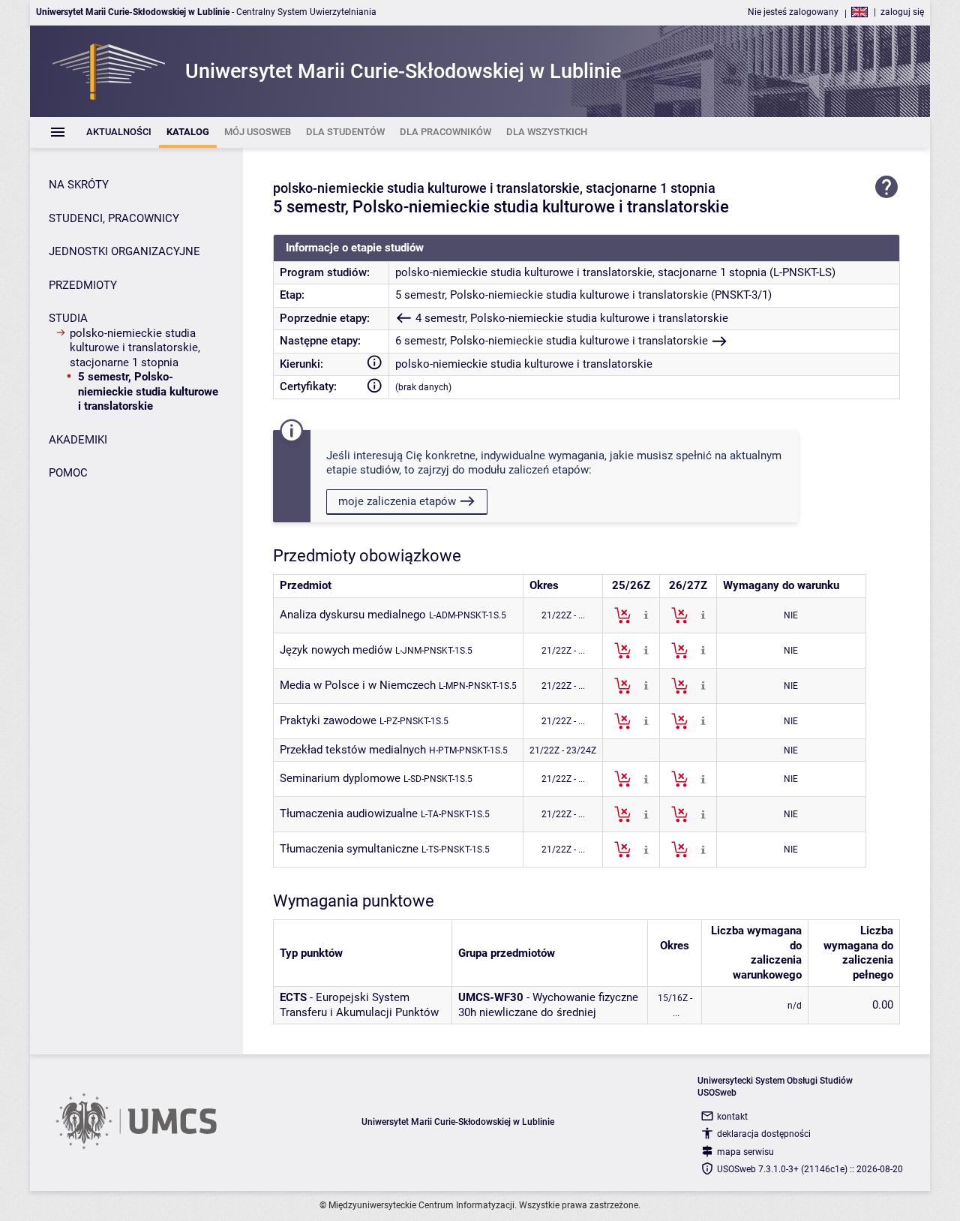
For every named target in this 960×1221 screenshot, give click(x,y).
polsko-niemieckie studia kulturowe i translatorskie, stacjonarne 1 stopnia (135, 347)
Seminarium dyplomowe (340, 778)
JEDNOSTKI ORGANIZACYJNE (124, 251)
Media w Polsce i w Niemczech (358, 685)
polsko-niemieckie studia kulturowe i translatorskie (523, 364)
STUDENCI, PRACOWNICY (114, 218)
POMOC (68, 473)
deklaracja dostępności (764, 1134)
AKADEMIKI (78, 440)
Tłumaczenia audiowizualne (349, 813)
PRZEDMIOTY (83, 285)
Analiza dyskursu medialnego (353, 614)
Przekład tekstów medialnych (353, 749)
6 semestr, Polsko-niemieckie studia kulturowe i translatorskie (551, 340)
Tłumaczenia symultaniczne (349, 849)
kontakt (732, 1116)
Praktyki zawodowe (328, 720)
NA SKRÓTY (79, 184)
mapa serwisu (745, 1152)
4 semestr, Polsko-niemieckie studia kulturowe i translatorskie (572, 318)
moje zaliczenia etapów (397, 501)
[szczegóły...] (646, 614)
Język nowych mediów (336, 650)
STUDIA (68, 318)
